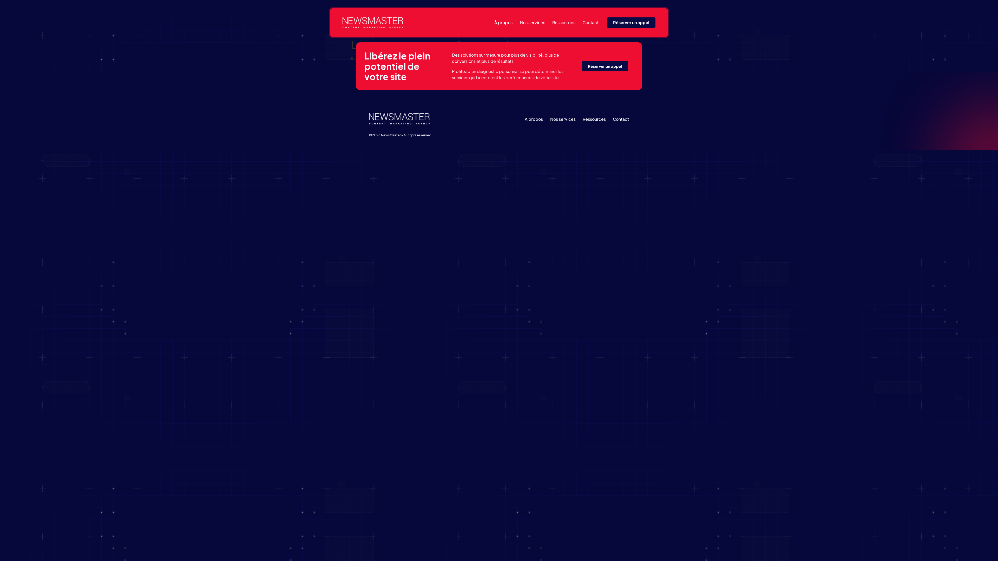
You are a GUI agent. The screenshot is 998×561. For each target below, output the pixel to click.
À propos (503, 22)
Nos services (532, 22)
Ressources (563, 22)
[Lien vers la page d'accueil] (373, 22)
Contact (590, 22)
